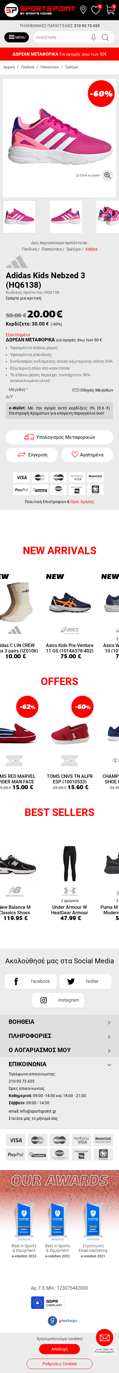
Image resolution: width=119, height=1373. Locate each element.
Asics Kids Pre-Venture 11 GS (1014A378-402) (70, 648)
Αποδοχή (59, 1349)
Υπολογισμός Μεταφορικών (65, 437)
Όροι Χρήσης (82, 501)
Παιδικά (27, 67)
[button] (84, 1305)
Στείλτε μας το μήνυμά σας (33, 1118)
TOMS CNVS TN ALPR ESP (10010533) (70, 779)
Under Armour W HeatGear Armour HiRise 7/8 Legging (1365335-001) (69, 909)
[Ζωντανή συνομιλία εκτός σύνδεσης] (106, 1340)
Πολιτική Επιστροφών (45, 501)
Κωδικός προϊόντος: (25, 292)
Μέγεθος (17, 389)
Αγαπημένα (91, 455)
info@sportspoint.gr (38, 1111)
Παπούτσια (49, 67)
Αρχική (9, 67)
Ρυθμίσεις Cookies (59, 1363)
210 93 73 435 (87, 25)
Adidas (91, 249)
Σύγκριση (37, 455)
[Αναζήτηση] (110, 37)
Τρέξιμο (71, 67)
